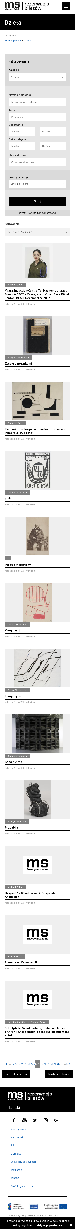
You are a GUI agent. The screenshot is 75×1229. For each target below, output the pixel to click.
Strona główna (13, 40)
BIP (12, 1145)
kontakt (14, 1107)
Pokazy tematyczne (21, 177)
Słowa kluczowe (18, 155)
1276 (32, 1064)
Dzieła (28, 40)
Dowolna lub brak (20, 183)
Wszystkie (16, 76)
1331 (69, 1064)
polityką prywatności (48, 1225)
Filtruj (37, 201)
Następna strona (58, 1074)
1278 (43, 1064)
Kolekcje (14, 70)
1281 (60, 1064)
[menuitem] (15, 1108)
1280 (55, 1064)
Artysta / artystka (20, 94)
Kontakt (15, 1178)
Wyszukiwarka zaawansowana (37, 213)
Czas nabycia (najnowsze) (20, 231)
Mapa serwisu (18, 1137)
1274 (20, 1064)
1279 (49, 1064)
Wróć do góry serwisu (23, 1186)
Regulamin (16, 1169)
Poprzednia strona (16, 1074)
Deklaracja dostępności (23, 1161)
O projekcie (17, 1153)
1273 (14, 1064)
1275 (26, 1064)
